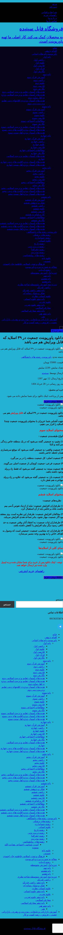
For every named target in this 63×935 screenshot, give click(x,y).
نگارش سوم (38, 124)
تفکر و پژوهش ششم (34, 202)
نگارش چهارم (38, 153)
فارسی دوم (39, 86)
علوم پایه (46, 258)
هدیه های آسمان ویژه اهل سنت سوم (26, 132)
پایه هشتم (46, 278)
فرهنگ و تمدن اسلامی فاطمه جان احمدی (24, 264)
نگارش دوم (39, 89)
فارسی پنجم (38, 179)
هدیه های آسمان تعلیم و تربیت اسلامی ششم (22, 223)
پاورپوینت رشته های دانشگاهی (41, 232)
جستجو (59, 599)
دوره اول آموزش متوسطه (43, 272)
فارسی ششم (38, 211)
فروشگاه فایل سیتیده (34, 928)
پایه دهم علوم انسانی (34, 299)
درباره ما (52, 18)
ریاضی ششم (38, 205)
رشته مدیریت (38, 252)
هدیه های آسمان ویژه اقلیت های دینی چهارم (23, 162)
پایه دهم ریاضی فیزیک (34, 290)
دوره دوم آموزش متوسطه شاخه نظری (37, 284)
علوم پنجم (39, 176)
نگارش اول (39, 71)
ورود (54, 4)
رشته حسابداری (43, 237)
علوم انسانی (44, 240)
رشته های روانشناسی (34, 255)
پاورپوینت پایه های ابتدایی (44, 54)
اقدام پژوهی (51, 51)
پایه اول (47, 56)
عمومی (47, 261)
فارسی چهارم (38, 147)
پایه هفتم (46, 281)
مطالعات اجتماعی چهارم (32, 150)
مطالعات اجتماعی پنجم (33, 182)
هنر (43, 316)
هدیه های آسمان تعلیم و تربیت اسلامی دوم (23, 91)
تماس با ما (51, 21)
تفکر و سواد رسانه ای (34, 293)
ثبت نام (53, 7)
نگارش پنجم (38, 185)
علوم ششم (39, 208)
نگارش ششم (38, 220)
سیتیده (45, 373)
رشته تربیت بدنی (36, 246)
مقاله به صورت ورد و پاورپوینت (41, 267)
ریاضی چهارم (38, 141)
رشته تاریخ (39, 243)
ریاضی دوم (39, 80)
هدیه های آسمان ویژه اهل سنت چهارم (26, 164)
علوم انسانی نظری (41, 296)
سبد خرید (57, 331)
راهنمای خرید (50, 15)
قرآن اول (40, 68)
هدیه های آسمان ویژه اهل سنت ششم (26, 229)
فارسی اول (39, 65)
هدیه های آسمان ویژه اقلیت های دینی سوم (23, 129)
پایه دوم (47, 74)
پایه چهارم (46, 135)
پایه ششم (46, 197)
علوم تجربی (45, 302)
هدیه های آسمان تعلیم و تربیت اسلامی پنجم (23, 188)
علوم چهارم (39, 144)
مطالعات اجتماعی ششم (32, 217)
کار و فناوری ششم (35, 214)
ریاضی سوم (39, 112)
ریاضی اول (39, 59)
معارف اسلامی (43, 307)
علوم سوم (39, 115)
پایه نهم (47, 275)
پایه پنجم (46, 167)
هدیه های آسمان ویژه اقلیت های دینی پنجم (23, 191)
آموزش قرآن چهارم (35, 138)
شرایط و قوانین (49, 12)
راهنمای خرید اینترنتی (31, 571)
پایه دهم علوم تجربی (34, 305)
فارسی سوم (38, 118)
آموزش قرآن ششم (35, 199)
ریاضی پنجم (39, 173)
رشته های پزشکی (42, 235)
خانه (55, 48)
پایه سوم (46, 106)
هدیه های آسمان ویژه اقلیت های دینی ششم (23, 226)
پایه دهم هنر (45, 313)
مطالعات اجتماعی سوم (33, 121)
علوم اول (40, 62)
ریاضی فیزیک (44, 287)
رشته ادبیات (45, 270)
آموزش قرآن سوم (35, 109)
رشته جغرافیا (38, 249)
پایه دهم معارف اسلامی (33, 310)
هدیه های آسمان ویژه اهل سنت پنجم (26, 194)
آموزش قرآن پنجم (35, 170)
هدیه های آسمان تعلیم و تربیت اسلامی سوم (23, 127)
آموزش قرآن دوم (36, 77)
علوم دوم (40, 83)
